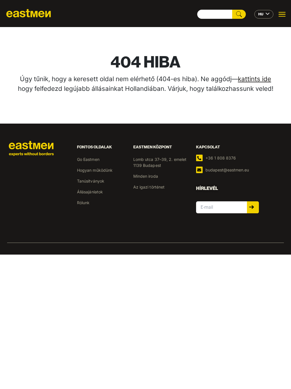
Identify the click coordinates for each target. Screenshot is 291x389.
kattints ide (254, 79)
